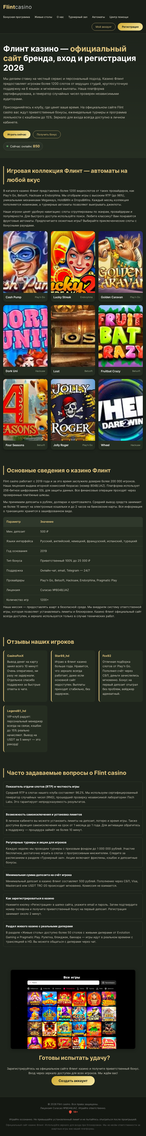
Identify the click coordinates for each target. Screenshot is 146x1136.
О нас (60, 16)
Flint (17, 7)
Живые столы (43, 16)
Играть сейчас (16, 134)
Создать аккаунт (73, 1081)
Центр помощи (119, 16)
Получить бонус (47, 134)
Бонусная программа (16, 16)
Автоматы (98, 16)
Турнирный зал (77, 16)
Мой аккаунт (104, 26)
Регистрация (130, 26)
